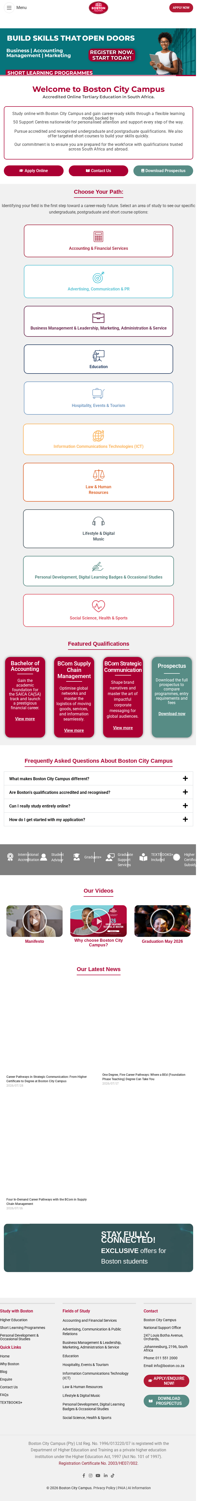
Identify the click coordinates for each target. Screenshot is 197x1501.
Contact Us (9, 1387)
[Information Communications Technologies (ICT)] (98, 436)
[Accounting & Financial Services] (98, 236)
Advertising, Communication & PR (99, 289)
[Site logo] (98, 7)
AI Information (139, 1488)
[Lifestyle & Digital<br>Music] (98, 521)
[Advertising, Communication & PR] (98, 277)
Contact (151, 1311)
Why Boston (9, 1364)
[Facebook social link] (84, 1476)
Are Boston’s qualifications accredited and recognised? (59, 792)
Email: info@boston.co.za (164, 1366)
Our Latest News (99, 969)
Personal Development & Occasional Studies (19, 1337)
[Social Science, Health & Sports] (98, 606)
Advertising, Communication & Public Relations (92, 1331)
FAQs (4, 1395)
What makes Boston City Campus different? (49, 778)
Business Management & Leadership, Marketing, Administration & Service (99, 328)
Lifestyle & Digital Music (81, 1395)
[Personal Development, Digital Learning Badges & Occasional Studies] (98, 566)
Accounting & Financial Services (98, 248)
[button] (98, 778)
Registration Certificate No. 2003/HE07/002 (98, 1463)
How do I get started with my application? (47, 819)
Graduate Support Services (125, 859)
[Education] (98, 355)
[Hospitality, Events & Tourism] (98, 394)
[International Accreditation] (10, 857)
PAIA (121, 1488)
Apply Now (181, 8)
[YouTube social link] (98, 1476)
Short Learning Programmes (22, 1328)
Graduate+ (93, 857)
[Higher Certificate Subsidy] (176, 857)
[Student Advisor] (43, 857)
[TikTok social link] (112, 1476)
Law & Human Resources (83, 1387)
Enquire (6, 1379)
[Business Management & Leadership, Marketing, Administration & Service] (98, 317)
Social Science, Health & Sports (98, 618)
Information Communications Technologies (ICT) (99, 446)
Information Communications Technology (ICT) (96, 1375)
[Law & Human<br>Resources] (98, 475)
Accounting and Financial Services (90, 1320)
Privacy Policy (104, 1488)
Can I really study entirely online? (39, 806)
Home (4, 1356)
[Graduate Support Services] (110, 857)
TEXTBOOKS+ (11, 1402)
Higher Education (13, 1320)
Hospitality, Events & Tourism (98, 405)
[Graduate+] (77, 857)
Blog (3, 1372)
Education (99, 366)
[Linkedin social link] (105, 1476)
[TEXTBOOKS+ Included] (143, 857)
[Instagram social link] (90, 1476)
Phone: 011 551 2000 (161, 1358)
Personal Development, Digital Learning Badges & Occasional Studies (98, 577)
